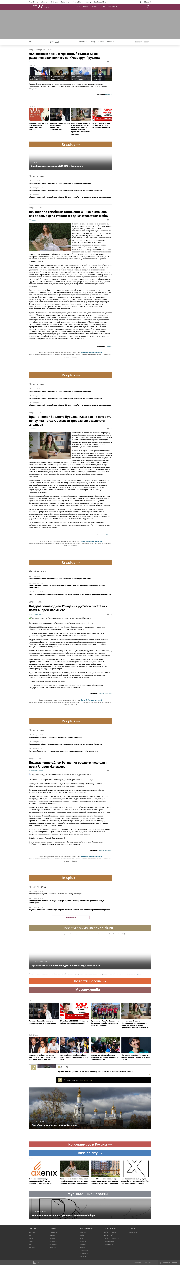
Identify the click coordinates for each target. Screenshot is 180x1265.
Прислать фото (109, 1241)
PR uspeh (32, 220)
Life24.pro (44, 2)
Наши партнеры (86, 1228)
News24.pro (33, 2)
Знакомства (84, 1253)
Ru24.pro (54, 2)
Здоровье (112, 6)
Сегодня (83, 1244)
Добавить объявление (111, 1238)
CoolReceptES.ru (100, 2)
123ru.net (147, 2)
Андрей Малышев (36, 614)
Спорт (82, 1238)
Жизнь (94, 6)
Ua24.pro (52, 1238)
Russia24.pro (33, 1159)
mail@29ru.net (132, 1232)
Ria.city (88, 2)
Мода (85, 6)
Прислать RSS (108, 1244)
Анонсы (82, 1247)
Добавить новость (110, 1232)
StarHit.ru (32, 62)
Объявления (84, 1250)
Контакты (131, 1228)
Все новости (33, 1232)
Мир (103, 6)
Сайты (82, 1235)
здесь (138, 974)
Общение (83, 1257)
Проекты (52, 1228)
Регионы (83, 1241)
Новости (83, 1232)
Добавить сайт (108, 1235)
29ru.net (32, 66)
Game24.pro (78, 2)
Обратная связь (110, 1228)
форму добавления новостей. (91, 353)
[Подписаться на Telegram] (140, 2)
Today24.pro (65, 2)
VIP (78, 6)
